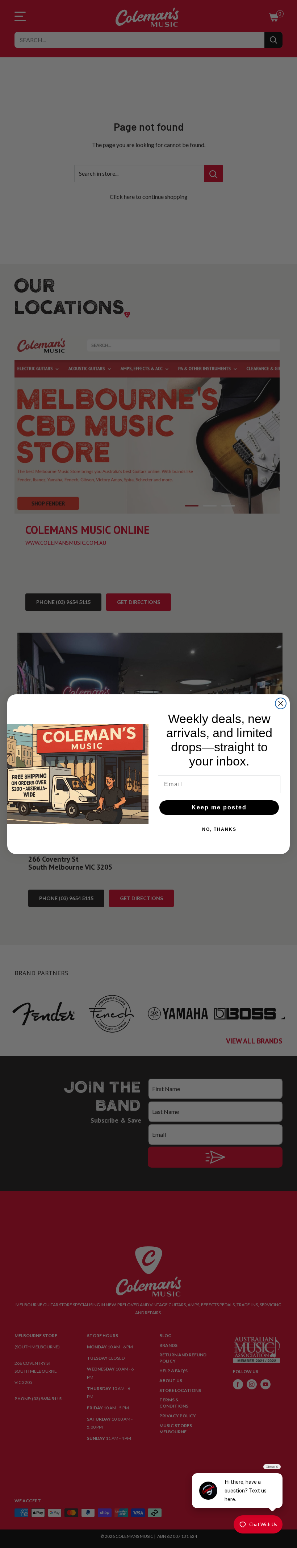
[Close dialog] (280, 703)
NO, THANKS (219, 829)
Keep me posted (219, 807)
